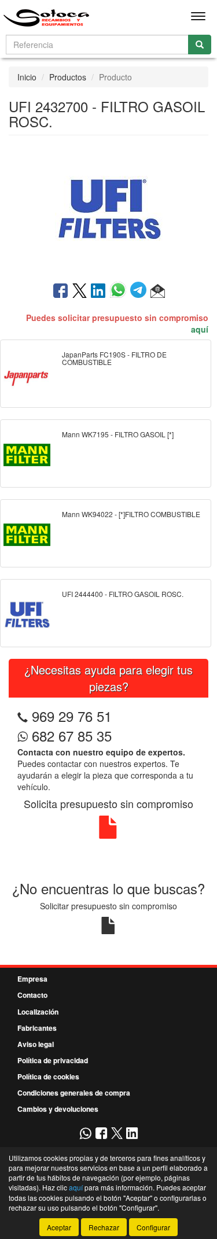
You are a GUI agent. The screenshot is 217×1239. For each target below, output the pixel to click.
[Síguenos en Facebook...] (101, 1134)
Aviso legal (35, 1044)
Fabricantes (37, 1028)
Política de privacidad (52, 1060)
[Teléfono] (22, 716)
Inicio (26, 77)
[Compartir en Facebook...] (60, 291)
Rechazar (104, 1227)
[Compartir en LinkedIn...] (98, 291)
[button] (157, 291)
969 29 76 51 (72, 716)
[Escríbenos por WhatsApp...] (85, 1134)
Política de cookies (48, 1076)
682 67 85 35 (70, 735)
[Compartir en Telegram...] (140, 291)
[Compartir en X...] (79, 291)
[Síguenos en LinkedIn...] (132, 1134)
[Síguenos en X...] (117, 1134)
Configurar (153, 1227)
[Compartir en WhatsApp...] (120, 291)
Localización (37, 1011)
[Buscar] (199, 44)
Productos (67, 77)
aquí (199, 329)
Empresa (32, 979)
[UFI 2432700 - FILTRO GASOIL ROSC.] (108, 207)
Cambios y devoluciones (57, 1109)
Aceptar (59, 1227)
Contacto (32, 995)
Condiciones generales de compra (73, 1092)
